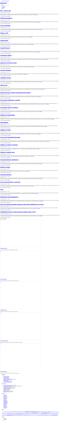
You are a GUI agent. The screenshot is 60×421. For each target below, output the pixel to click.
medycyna (35, 412)
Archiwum (3, 7)
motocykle (45, 412)
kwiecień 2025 (5, 406)
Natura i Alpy (5, 386)
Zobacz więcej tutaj (6, 377)
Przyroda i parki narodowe (7, 388)
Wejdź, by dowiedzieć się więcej (8, 381)
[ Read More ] (36, 14)
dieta (44, 411)
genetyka (9, 412)
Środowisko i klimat (6, 55)
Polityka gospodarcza (6, 18)
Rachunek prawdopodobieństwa (9, 197)
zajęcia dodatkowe (42, 415)
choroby (35, 411)
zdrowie (55, 415)
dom (46, 411)
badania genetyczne (15, 411)
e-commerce (49, 411)
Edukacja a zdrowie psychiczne (9, 144)
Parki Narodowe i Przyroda (7, 387)
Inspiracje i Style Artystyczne (8, 63)
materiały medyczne (28, 412)
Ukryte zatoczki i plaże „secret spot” (10, 182)
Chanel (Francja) (5, 48)
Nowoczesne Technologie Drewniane (10, 137)
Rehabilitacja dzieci (6, 391)
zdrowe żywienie (49, 415)
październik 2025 (6, 402)
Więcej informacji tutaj (6, 376)
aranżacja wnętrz (9, 411)
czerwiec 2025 (5, 405)
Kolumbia (5, 389)
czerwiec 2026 (5, 396)
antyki (3, 411)
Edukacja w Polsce (5, 130)
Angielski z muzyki (5, 77)
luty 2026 (5, 399)
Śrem (1, 189)
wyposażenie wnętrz (33, 415)
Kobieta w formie (5, 167)
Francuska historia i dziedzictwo (9, 159)
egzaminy (53, 411)
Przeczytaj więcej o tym (7, 378)
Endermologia (4, 122)
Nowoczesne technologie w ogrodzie (10, 100)
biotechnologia (22, 411)
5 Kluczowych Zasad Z (4, 340)
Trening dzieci (4, 40)
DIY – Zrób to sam (5, 10)
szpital (14, 415)
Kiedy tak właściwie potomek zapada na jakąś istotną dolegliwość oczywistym (22, 204)
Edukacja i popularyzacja (7, 152)
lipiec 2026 (5, 395)
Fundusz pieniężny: (3, 371)
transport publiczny (19, 415)
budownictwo (29, 411)
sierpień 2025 (5, 403)
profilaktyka (20, 413)
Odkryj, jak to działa (13, 379)
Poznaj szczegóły (6, 380)
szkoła (9, 415)
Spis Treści (5, 419)
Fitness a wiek (4, 33)
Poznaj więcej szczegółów (7, 379)
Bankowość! (3, 3)
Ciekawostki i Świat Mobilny (7, 385)
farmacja (56, 411)
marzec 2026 (5, 398)
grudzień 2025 (5, 400)
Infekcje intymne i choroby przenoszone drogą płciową (15, 92)
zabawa (37, 415)
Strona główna (4, 6)
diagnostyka (40, 411)
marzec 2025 (5, 407)
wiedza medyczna (27, 415)
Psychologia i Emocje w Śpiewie (9, 107)
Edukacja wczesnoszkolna (7, 115)
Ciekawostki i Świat (3, 248)
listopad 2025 (5, 401)
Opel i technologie (5, 25)
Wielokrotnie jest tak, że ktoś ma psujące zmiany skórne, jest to (18, 212)
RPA (4, 390)
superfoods (4, 415)
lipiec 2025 (5, 404)
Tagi (2, 8)
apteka (5, 411)
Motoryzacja (3, 85)
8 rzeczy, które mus (3, 279)
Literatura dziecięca (6, 174)
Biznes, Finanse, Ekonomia (6, 23)
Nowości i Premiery (5, 70)
